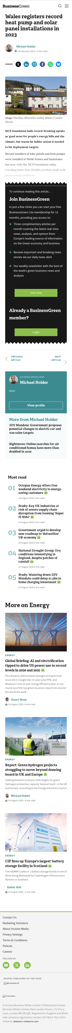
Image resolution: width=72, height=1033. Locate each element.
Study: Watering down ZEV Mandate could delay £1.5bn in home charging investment (39, 578)
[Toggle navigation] (65, 6)
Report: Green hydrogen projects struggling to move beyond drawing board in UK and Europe (33, 770)
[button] (60, 6)
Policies (7, 946)
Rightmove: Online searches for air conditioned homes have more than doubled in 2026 (34, 448)
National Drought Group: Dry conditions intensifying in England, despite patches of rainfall (39, 556)
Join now (36, 293)
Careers (7, 952)
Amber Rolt (14, 887)
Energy (10, 655)
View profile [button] (36, 405)
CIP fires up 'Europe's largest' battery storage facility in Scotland (34, 863)
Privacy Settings (13, 935)
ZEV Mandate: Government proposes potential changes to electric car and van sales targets (35, 429)
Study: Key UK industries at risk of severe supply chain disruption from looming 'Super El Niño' (41, 511)
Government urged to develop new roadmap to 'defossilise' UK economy (39, 533)
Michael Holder (26, 46)
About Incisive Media (16, 929)
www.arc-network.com (26, 1021)
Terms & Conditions (15, 940)
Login (36, 332)
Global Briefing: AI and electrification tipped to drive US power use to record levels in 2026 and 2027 (35, 665)
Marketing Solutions (15, 923)
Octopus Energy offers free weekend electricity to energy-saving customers (40, 489)
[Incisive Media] (9, 996)
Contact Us (10, 917)
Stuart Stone (19, 699)
